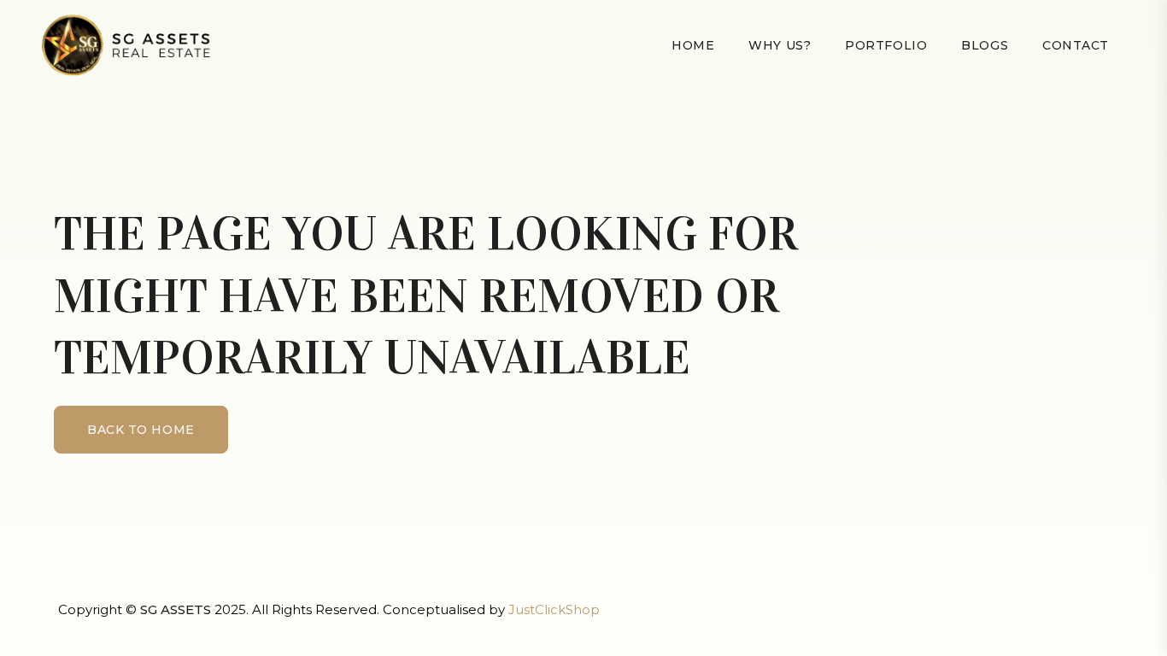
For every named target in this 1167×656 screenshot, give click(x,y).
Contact (1075, 45)
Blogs (984, 45)
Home (692, 45)
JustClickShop (554, 609)
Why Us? (779, 45)
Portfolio (886, 45)
